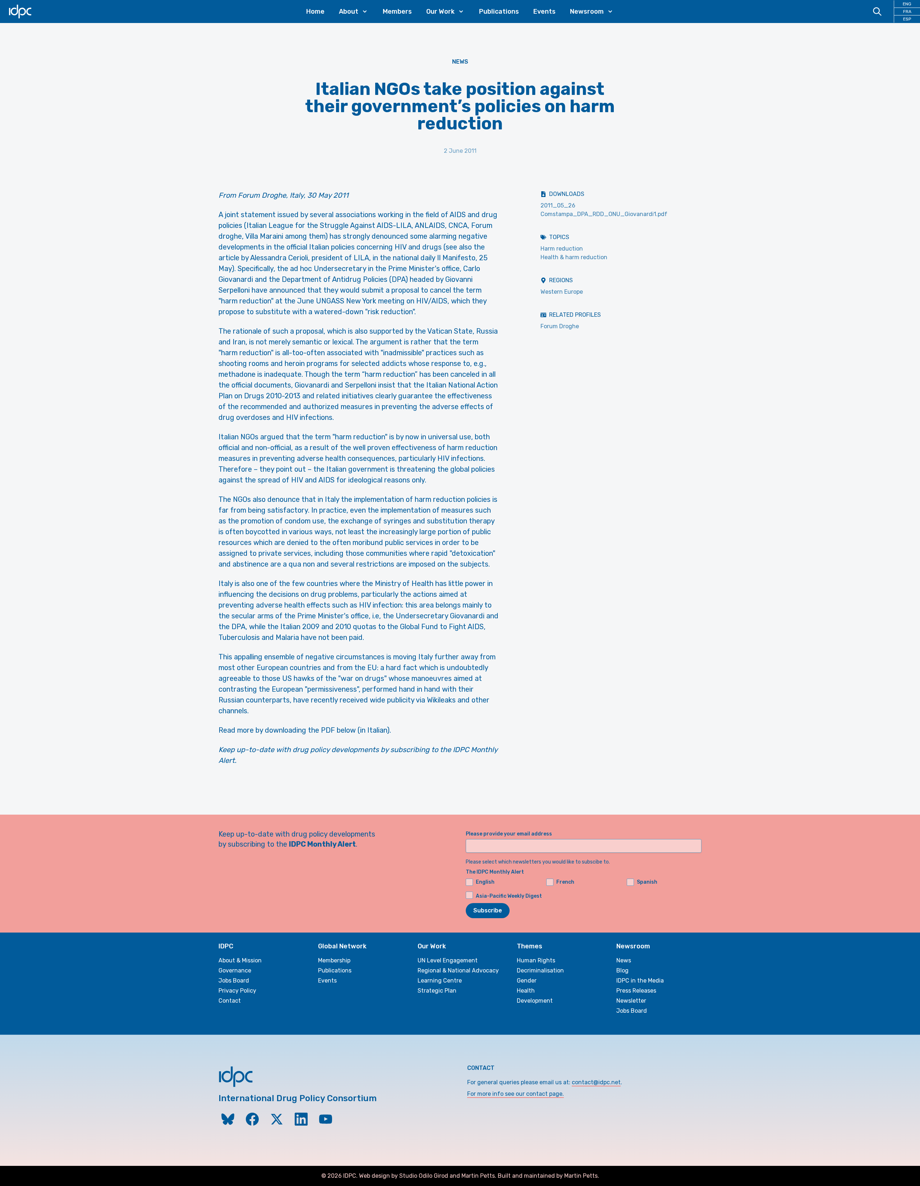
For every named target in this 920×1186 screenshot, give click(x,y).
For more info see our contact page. (515, 1093)
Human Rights (536, 960)
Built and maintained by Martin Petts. (548, 1175)
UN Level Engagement (448, 960)
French (565, 882)
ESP (907, 19)
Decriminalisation (540, 970)
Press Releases (636, 990)
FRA (907, 11)
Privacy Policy (237, 990)
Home (315, 11)
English (485, 882)
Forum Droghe (559, 326)
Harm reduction (561, 248)
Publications (499, 11)
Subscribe (487, 910)
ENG (907, 3)
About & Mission (240, 960)
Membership (334, 960)
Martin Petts (478, 1175)
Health (526, 990)
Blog (622, 970)
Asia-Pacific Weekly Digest (509, 896)
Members (397, 11)
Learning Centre (440, 980)
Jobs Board (233, 980)
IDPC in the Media (640, 980)
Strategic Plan (437, 990)
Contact (229, 1000)
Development (535, 1000)
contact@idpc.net (596, 1082)
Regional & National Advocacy (458, 970)
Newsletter (631, 1000)
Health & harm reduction (573, 257)
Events (544, 11)
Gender (527, 980)
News (460, 61)
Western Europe (561, 291)
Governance (234, 970)
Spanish (647, 882)
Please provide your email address (509, 834)
